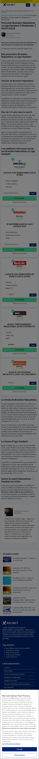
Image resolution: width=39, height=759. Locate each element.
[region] (19, 724)
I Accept (19, 749)
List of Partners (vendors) (11, 744)
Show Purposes (19, 755)
